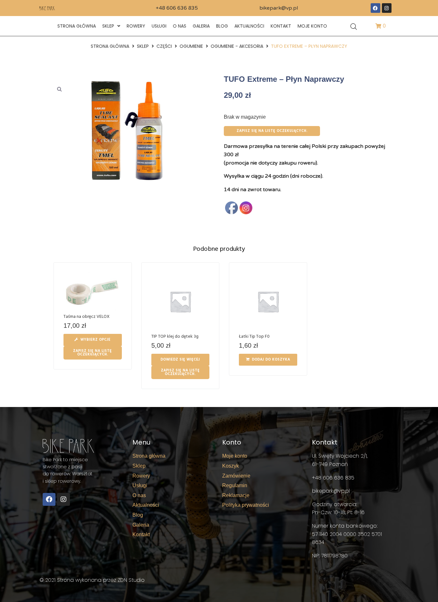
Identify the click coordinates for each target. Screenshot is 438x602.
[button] (59, 89)
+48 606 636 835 (177, 8)
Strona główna (110, 46)
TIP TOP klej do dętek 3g (174, 336)
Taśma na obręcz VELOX (86, 316)
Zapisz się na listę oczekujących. (272, 131)
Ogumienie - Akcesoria (237, 46)
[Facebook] (375, 8)
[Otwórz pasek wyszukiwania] (353, 26)
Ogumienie (191, 46)
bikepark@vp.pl (278, 8)
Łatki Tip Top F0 (254, 336)
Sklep (143, 46)
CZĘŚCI (164, 46)
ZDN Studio (131, 580)
